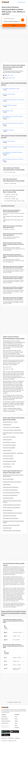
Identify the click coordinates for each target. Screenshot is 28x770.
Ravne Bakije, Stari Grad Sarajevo (10, 518)
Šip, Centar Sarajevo (7, 510)
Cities (16, 725)
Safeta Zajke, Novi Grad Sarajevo (10, 487)
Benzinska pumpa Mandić (9, 447)
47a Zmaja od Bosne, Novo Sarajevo (11, 492)
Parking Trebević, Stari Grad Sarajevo (11, 507)
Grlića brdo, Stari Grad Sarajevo (10, 495)
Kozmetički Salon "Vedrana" (9, 445)
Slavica (15, 422)
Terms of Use (4, 738)
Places (16, 718)
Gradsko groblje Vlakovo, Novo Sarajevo (12, 481)
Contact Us (17, 738)
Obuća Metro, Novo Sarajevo (9, 515)
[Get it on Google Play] (5, 731)
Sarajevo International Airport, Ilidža (11, 525)
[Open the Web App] (5, 735)
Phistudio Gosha (7, 464)
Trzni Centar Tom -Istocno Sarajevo (11, 427)
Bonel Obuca (20, 453)
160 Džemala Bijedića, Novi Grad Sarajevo (12, 513)
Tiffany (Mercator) (7, 466)
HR (3, 726)
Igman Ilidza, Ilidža (7, 527)
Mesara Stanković (7, 450)
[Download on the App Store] (14, 731)
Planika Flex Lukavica (8, 422)
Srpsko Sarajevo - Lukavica (9, 442)
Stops (16, 723)
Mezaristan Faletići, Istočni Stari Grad (11, 530)
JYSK (13, 464)
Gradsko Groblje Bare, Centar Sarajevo (12, 504)
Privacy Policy (11, 738)
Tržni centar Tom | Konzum (9, 436)
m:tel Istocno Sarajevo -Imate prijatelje (12, 430)
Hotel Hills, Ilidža (6, 484)
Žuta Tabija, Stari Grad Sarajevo (10, 489)
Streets (16, 720)
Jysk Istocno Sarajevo (8, 455)
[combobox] (14, 19)
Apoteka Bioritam (7, 424)
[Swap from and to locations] (22, 20)
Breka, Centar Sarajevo (8, 479)
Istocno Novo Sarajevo (8, 458)
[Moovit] (5, 2)
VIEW (14, 172)
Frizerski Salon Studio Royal (9, 453)
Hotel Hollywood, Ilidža (8, 498)
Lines (16, 716)
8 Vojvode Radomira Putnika (9, 461)
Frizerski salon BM (7, 439)
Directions (17, 727)
